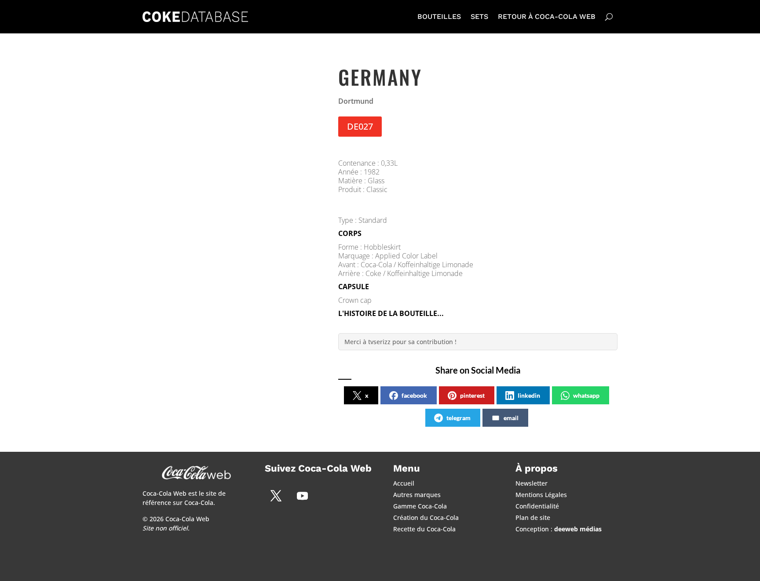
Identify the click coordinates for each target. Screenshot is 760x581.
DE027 (360, 126)
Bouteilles (439, 16)
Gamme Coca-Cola (420, 506)
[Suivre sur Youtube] (302, 496)
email (511, 417)
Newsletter (531, 483)
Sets (479, 16)
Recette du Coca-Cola (424, 529)
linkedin (529, 395)
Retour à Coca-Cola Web (547, 16)
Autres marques (417, 494)
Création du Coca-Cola (426, 517)
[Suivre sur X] (276, 496)
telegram (458, 417)
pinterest (472, 395)
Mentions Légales (541, 494)
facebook (414, 395)
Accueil (403, 483)
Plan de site (532, 517)
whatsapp (586, 395)
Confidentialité (537, 506)
